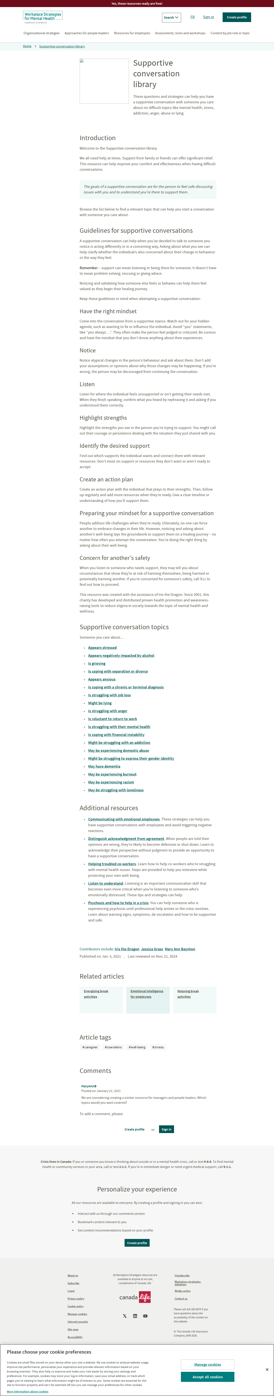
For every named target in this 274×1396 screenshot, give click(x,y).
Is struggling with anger (107, 710)
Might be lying (100, 702)
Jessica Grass (152, 948)
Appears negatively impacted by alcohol (121, 655)
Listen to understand (105, 883)
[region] (137, 1370)
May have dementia (104, 766)
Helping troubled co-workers (112, 863)
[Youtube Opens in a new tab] (145, 1316)
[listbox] (123, 1047)
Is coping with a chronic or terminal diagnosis (126, 687)
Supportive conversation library (62, 46)
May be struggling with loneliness (116, 790)
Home (27, 46)
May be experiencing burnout (112, 774)
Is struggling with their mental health (119, 726)
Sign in (208, 17)
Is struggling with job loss (109, 695)
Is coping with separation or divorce (118, 671)
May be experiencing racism (111, 782)
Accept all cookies (208, 1376)
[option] (90, 1047)
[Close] (267, 1369)
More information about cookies (27, 1391)
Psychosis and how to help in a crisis (118, 902)
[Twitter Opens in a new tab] (125, 1316)
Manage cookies (207, 1364)
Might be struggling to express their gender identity (131, 758)
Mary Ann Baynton (180, 948)
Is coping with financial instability (116, 734)
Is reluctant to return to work (112, 718)
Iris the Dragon (127, 948)
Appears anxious (102, 679)
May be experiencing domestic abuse (118, 750)
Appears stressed (102, 647)
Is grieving (96, 663)
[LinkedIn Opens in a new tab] (135, 1316)
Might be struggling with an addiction (119, 742)
